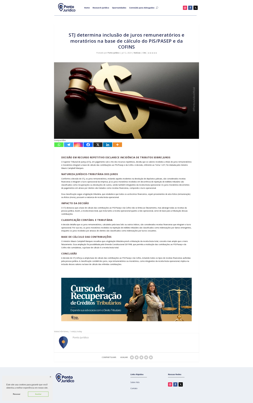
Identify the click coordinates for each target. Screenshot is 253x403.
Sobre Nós (135, 382)
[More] (117, 144)
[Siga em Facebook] (190, 8)
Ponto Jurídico (114, 52)
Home (87, 7)
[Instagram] (78, 144)
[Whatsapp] (59, 144)
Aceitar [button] (38, 394)
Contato (133, 388)
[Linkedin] (107, 144)
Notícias (137, 52)
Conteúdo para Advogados (141, 7)
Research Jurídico (101, 7)
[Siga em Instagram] (185, 8)
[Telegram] (68, 144)
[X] (98, 144)
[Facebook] (88, 144)
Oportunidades (119, 7)
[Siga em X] (195, 8)
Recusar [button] (16, 394)
